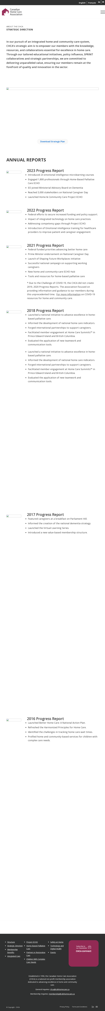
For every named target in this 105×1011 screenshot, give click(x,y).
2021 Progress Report (45, 245)
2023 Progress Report (45, 170)
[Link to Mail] (103, 2)
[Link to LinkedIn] (99, 2)
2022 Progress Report (45, 210)
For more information (68, 294)
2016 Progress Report (45, 718)
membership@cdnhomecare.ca (62, 994)
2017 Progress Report (45, 514)
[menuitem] (82, 2)
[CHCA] (12, 11)
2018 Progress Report (45, 310)
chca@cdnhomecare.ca (59, 989)
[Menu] (102, 12)
